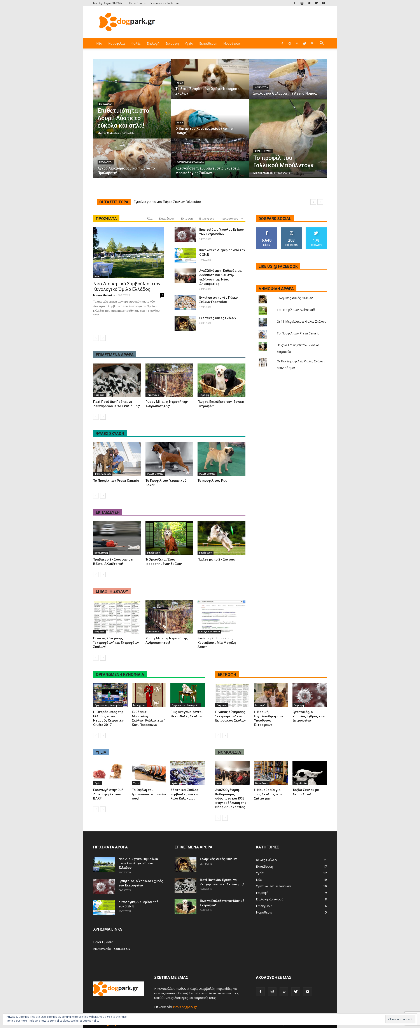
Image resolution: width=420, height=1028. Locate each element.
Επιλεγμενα (206, 218)
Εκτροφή (172, 43)
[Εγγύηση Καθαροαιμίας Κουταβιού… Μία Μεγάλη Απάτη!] (221, 616)
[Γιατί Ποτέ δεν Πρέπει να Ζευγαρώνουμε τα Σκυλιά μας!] (117, 380)
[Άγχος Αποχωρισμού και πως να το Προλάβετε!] (132, 162)
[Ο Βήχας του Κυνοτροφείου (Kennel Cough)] (210, 123)
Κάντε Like (267, 229)
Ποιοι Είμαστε (137, 3)
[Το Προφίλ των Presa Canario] (117, 459)
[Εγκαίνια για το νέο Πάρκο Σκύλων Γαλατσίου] (185, 302)
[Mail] (309, 3)
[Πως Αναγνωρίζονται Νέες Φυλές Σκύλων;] (187, 695)
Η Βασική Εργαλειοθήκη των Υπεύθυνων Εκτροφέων (268, 718)
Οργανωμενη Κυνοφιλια (120, 674)
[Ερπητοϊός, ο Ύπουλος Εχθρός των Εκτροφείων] (185, 234)
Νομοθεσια (229, 752)
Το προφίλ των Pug (212, 481)
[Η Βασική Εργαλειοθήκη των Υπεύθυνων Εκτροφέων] (271, 695)
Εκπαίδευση (208, 43)
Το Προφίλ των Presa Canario (116, 481)
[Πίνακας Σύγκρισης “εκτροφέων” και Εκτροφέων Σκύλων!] (117, 616)
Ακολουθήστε (291, 229)
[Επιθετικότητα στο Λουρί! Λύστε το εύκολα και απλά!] (132, 98)
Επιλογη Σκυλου (112, 591)
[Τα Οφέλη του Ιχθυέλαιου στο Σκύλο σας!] (149, 773)
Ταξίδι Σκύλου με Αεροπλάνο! (305, 792)
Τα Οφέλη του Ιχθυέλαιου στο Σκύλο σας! (149, 794)
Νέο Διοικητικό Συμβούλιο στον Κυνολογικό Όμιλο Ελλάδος (178, 202)
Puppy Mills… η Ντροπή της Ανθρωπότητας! (166, 404)
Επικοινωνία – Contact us (164, 3)
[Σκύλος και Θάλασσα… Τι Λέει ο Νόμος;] (288, 83)
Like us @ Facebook (278, 266)
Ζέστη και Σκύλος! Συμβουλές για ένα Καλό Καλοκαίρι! (184, 794)
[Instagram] (302, 3)
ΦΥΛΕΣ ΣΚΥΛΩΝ (110, 433)
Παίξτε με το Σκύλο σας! (217, 559)
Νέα (99, 43)
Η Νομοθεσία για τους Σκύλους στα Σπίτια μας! (268, 794)
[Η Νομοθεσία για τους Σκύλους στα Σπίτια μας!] (271, 773)
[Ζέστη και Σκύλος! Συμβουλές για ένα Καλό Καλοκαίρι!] (187, 773)
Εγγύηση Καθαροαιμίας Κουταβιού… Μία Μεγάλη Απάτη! (217, 642)
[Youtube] (323, 3)
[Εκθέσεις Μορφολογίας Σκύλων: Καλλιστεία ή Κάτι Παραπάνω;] (149, 695)
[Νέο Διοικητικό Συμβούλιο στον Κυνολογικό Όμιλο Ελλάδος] (128, 252)
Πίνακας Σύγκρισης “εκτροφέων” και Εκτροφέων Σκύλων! (116, 642)
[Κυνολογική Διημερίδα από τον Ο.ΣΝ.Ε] (185, 255)
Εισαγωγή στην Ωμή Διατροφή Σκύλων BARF (108, 794)
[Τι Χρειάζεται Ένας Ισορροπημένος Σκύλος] (169, 538)
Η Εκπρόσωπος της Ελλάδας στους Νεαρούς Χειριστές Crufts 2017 (108, 718)
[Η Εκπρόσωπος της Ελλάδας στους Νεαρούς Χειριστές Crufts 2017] (110, 695)
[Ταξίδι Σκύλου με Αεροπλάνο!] (309, 773)
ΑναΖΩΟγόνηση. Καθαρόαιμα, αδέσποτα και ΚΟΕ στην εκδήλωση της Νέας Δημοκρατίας (230, 798)
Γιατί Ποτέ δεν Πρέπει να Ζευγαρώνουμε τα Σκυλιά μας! (116, 404)
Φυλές (136, 43)
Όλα (149, 218)
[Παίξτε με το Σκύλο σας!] (221, 538)
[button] (321, 44)
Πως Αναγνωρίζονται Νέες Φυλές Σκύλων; (186, 714)
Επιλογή (153, 43)
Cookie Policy (90, 1021)
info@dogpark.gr (185, 1007)
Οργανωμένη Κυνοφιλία (190, 162)
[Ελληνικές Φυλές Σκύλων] (185, 323)
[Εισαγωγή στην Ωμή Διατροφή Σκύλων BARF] (110, 773)
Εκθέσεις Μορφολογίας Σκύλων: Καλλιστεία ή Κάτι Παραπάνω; (149, 718)
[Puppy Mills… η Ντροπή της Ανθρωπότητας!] (169, 380)
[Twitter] (316, 3)
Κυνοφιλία (116, 43)
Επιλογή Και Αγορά (209, 631)
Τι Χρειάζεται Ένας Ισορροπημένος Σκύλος (163, 561)
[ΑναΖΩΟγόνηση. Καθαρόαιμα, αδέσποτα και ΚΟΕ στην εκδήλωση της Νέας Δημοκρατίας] (185, 275)
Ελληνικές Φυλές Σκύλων (217, 318)
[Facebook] (294, 3)
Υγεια (101, 752)
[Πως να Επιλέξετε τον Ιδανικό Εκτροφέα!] (221, 380)
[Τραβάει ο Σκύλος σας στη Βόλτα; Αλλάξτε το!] (117, 538)
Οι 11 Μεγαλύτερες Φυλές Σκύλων (301, 321)
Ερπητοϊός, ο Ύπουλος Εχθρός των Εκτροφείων (308, 716)
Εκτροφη (227, 674)
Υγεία (189, 43)
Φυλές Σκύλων (263, 151)
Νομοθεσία (231, 43)
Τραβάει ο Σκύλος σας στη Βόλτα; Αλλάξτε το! (113, 561)
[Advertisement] (247, 22)
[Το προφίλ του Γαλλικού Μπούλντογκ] (288, 138)
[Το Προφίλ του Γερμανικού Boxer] (169, 459)
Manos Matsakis (108, 133)
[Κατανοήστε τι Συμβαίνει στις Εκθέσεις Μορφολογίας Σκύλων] (210, 162)
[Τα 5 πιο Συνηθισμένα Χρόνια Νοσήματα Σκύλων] (210, 83)
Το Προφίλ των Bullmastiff (296, 310)
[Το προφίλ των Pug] (221, 459)
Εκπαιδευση (108, 512)
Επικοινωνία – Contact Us (111, 949)
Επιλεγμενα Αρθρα (115, 354)
